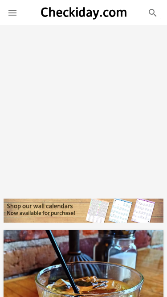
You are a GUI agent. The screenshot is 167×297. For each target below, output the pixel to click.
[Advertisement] (83, 108)
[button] (12, 12)
